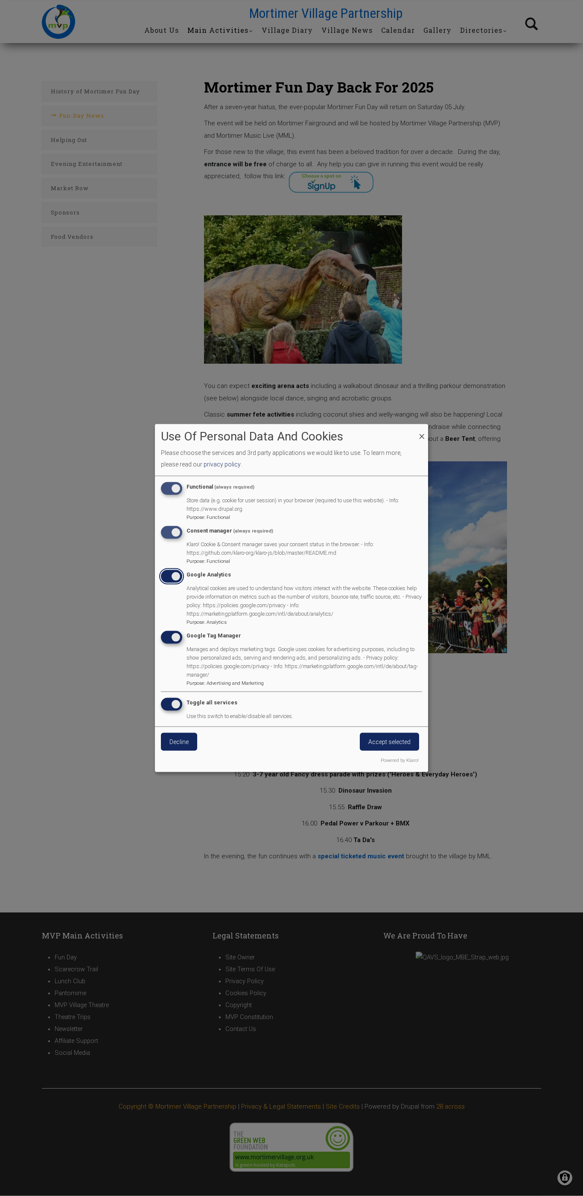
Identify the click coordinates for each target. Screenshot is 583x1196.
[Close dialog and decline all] (421, 429)
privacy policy (222, 463)
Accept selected (389, 741)
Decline (179, 741)
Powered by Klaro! (400, 760)
